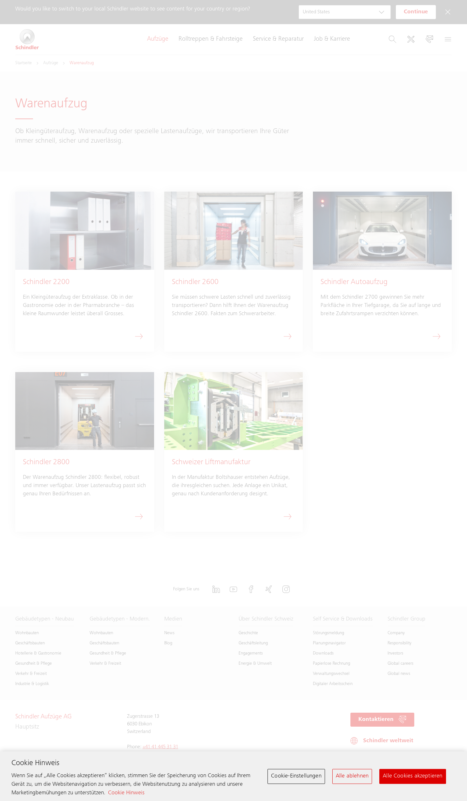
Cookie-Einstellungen (296, 776)
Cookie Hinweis (126, 793)
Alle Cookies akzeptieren (412, 776)
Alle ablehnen (352, 776)
